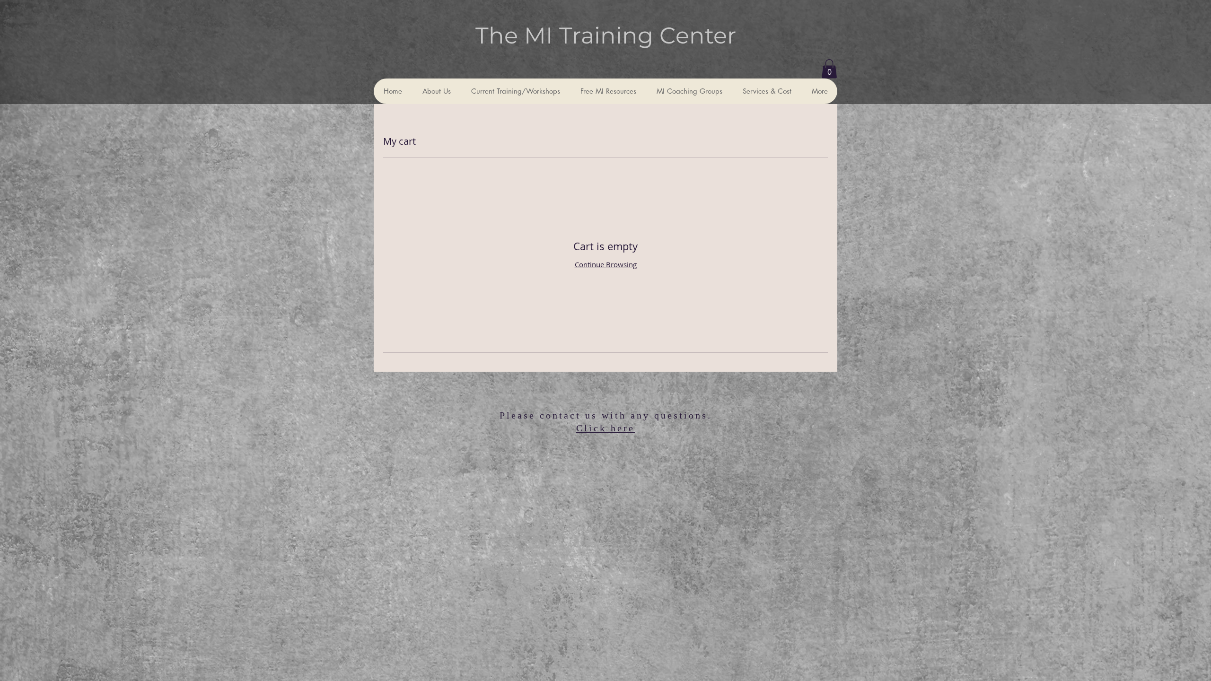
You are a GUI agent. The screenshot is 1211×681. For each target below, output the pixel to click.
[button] (829, 69)
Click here (605, 428)
